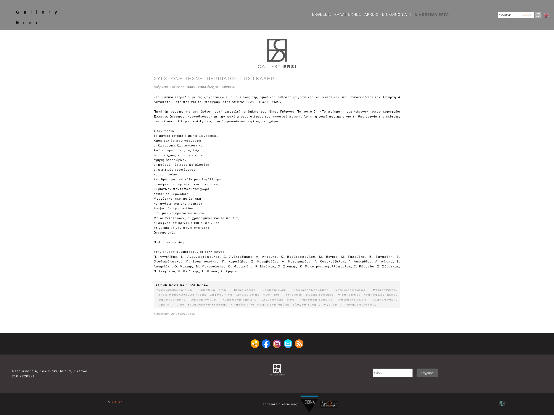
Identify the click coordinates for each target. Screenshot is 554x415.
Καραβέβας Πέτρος (213, 290)
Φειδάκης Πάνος (348, 294)
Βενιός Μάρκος (244, 290)
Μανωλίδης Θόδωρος (350, 290)
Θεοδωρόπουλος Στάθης (310, 290)
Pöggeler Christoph (171, 304)
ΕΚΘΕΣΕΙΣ (321, 14)
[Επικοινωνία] (288, 343)
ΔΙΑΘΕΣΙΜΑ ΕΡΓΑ (432, 14)
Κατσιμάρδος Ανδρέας (360, 304)
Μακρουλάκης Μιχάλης (273, 304)
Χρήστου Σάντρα (248, 294)
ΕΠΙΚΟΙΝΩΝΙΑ (394, 14)
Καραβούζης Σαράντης (316, 299)
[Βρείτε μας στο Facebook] (266, 343)
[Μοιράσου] (255, 343)
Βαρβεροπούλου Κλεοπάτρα (208, 304)
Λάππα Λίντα (293, 294)
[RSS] (299, 343)
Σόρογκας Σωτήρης (306, 304)
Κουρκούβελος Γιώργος (380, 294)
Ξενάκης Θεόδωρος (319, 294)
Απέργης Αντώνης (204, 299)
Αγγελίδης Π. (332, 304)
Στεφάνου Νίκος (221, 294)
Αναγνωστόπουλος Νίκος (175, 290)
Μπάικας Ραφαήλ (385, 290)
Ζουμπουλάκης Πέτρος (278, 299)
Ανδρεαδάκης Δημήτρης (239, 299)
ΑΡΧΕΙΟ (371, 14)
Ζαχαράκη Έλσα (274, 290)
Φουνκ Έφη (271, 294)
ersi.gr (117, 401)
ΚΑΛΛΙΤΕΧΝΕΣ (347, 14)
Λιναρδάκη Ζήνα (242, 304)
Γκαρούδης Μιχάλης (171, 299)
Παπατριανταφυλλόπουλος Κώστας (181, 294)
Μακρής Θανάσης (384, 299)
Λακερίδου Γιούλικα (352, 299)
